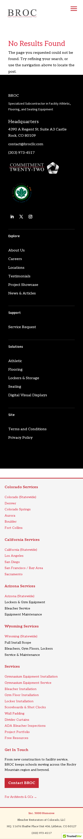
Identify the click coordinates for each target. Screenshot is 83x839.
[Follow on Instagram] (30, 216)
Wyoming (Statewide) (21, 636)
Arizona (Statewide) (19, 596)
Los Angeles (14, 556)
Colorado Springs (18, 509)
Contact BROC (21, 783)
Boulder (11, 522)
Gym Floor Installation (22, 695)
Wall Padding (14, 713)
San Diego (12, 562)
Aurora (10, 516)
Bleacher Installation (20, 689)
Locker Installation (19, 701)
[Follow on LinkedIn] (12, 216)
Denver (10, 503)
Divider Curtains (17, 720)
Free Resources (16, 738)
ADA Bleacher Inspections (25, 726)
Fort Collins (14, 528)
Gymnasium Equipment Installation (31, 676)
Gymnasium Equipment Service (28, 683)
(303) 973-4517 (21, 153)
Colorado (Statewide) (20, 497)
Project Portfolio (17, 732)
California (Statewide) (21, 550)
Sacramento (14, 574)
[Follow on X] (21, 216)
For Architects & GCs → (21, 797)
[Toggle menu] (74, 8)
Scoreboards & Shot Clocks (25, 707)
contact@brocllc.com (25, 144)
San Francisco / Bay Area (24, 568)
